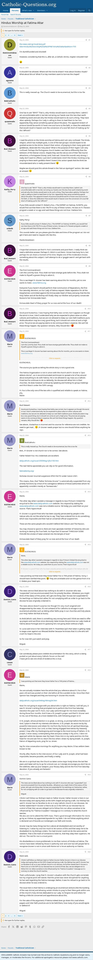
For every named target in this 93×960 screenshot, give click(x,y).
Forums (15, 10)
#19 (89, 775)
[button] (33, 10)
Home (5, 10)
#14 (89, 492)
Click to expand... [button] (55, 358)
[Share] (86, 40)
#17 (89, 650)
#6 (89, 177)
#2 (89, 68)
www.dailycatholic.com (43, 503)
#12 (89, 401)
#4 (89, 108)
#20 (89, 852)
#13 (89, 435)
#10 (89, 309)
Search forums (15, 14)
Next (19, 35)
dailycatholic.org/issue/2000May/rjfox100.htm (39, 461)
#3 (89, 88)
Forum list (4, 14)
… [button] (11, 35)
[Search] (89, 10)
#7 (89, 216)
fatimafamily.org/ (26, 471)
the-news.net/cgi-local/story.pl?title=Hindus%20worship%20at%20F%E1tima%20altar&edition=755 (47, 45)
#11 (89, 331)
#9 (89, 266)
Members (41, 10)
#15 (89, 545)
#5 (89, 136)
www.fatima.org (39, 283)
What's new (27, 10)
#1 (89, 40)
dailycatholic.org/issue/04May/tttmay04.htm (38, 700)
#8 (89, 246)
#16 (89, 587)
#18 (89, 670)
